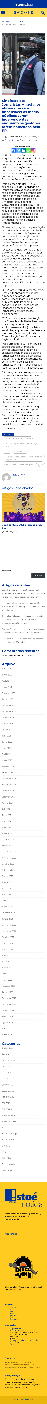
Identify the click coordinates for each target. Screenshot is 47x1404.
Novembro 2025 (9, 711)
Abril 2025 (6, 754)
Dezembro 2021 (9, 998)
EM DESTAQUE (9, 1097)
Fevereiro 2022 (8, 986)
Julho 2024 (6, 809)
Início (8, 22)
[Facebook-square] (15, 12)
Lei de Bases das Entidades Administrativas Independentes (23, 458)
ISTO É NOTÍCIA (15, 137)
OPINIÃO (6, 1146)
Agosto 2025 (7, 730)
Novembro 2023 (9, 858)
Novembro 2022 (9, 931)
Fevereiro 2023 (8, 913)
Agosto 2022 (7, 949)
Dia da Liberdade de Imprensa (17, 438)
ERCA (7, 451)
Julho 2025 (6, 736)
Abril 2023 (6, 900)
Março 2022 (7, 980)
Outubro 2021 (8, 1010)
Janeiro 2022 (7, 992)
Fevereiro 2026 (8, 693)
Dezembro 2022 (9, 925)
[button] (2, 12)
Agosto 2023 (7, 876)
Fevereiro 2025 (8, 766)
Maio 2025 (6, 748)
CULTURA (6, 1066)
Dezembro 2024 (9, 778)
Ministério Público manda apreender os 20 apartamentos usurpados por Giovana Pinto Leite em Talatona (23, 606)
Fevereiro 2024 (8, 839)
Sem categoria (8, 1164)
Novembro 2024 (9, 785)
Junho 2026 (7, 675)
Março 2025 (7, 760)
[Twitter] (18, 12)
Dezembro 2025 (9, 705)
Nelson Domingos (10, 1134)
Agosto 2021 (7, 1022)
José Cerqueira (8, 1115)
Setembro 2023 (9, 870)
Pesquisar (6, 570)
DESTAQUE (7, 1079)
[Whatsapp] (28, 150)
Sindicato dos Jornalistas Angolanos (19, 465)
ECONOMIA (7, 1085)
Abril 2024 (6, 827)
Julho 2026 (6, 669)
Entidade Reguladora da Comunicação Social (21, 445)
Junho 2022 (7, 961)
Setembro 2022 (9, 943)
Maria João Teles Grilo (11, 1121)
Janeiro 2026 (7, 699)
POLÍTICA (19, 22)
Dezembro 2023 (9, 852)
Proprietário (11, 1234)
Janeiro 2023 (7, 919)
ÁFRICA (5, 1054)
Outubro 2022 (8, 937)
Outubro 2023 (8, 864)
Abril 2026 (6, 681)
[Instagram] (33, 150)
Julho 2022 (6, 955)
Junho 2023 (7, 888)
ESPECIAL (6, 1103)
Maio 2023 (6, 894)
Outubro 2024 (8, 791)
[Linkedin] (32, 12)
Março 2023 (7, 907)
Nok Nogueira (8, 1140)
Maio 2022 (6, 968)
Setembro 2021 (8, 1016)
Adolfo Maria (7, 1048)
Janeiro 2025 (7, 772)
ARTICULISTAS (8, 1060)
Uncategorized (8, 1170)
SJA (41, 465)
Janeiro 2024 (7, 846)
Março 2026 (7, 687)
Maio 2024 (6, 821)
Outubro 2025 (8, 717)
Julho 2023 (6, 882)
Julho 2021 (6, 1029)
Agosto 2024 (7, 803)
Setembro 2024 (9, 797)
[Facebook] (14, 150)
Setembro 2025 (8, 724)
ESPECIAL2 (7, 1109)
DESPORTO (7, 1073)
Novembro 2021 (9, 1004)
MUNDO (6, 1127)
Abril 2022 (6, 974)
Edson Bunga (8, 1091)
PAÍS (4, 1152)
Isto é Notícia (20, 451)
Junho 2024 (7, 815)
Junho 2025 (7, 742)
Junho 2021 (7, 1035)
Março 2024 (7, 833)
